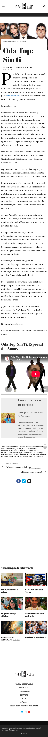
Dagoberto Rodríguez (10, 450)
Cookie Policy (13, 730)
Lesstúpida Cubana (21, 452)
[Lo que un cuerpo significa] (12, 603)
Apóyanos (24, 702)
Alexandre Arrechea (34, 446)
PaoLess (4, 456)
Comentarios (24, 691)
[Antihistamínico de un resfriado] (36, 603)
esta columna (12, 95)
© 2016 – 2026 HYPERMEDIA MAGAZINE (24, 706)
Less (11, 452)
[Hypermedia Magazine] (24, 6)
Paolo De (12, 456)
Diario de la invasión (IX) (35, 637)
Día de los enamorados (29, 450)
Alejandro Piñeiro (17, 446)
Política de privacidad (24, 684)
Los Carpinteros (36, 452)
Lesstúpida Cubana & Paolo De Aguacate (19, 67)
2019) (7, 446)
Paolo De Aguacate (24, 456)
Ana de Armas (6, 448)
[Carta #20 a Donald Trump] (36, 579)
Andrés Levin (17, 448)
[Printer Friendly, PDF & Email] (45, 446)
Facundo (4, 452)
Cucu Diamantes (30, 448)
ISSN (24, 699)
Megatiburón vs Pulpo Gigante (15, 41)
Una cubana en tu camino (29, 402)
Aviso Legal (24, 688)
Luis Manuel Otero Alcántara (13, 454)
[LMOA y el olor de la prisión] (12, 579)
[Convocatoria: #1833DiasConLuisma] (12, 627)
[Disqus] (24, 524)
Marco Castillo (32, 454)
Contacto (24, 695)
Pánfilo (43, 454)
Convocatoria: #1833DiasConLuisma (10, 638)
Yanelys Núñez (39, 456)
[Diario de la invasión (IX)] (36, 627)
